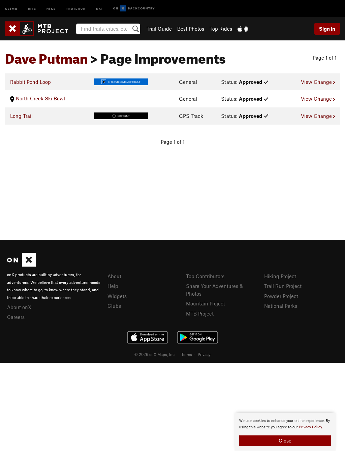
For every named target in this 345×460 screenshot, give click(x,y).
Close (285, 440)
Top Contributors (205, 276)
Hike (51, 8)
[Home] (40, 28)
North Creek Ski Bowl (39, 98)
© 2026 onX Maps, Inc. (155, 354)
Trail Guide (159, 29)
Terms (186, 354)
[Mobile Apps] (243, 29)
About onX (19, 307)
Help (112, 286)
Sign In (327, 29)
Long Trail (21, 116)
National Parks (280, 306)
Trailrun (76, 8)
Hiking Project (280, 276)
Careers (16, 317)
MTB (32, 8)
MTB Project (200, 313)
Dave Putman (46, 56)
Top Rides (221, 29)
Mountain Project (205, 303)
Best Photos (190, 29)
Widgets (117, 296)
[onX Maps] (21, 265)
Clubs (114, 306)
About (114, 276)
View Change (317, 82)
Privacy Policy (310, 427)
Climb (11, 8)
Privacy (204, 354)
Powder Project (281, 296)
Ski (99, 8)
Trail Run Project (283, 286)
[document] (285, 432)
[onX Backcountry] (134, 8)
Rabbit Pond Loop (30, 82)
